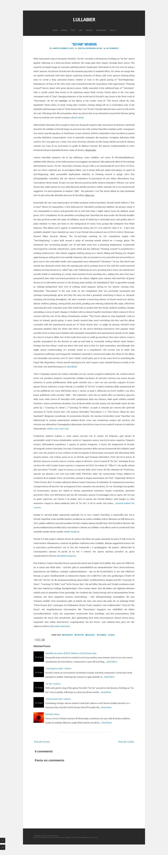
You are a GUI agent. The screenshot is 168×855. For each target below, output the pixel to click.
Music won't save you (58, 428)
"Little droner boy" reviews (58, 698)
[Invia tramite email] (36, 639)
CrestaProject (60, 837)
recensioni (91, 48)
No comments (112, 48)
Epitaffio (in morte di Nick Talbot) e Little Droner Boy (70, 653)
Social (112, 30)
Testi (73, 30)
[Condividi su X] (41, 639)
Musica (64, 30)
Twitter (80, 635)
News (55, 30)
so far (99, 48)
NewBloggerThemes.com (89, 837)
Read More (112, 661)
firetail (81, 48)
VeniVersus (101, 30)
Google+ (91, 635)
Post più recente (42, 741)
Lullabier (84, 19)
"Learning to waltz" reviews (58, 668)
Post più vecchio (126, 741)
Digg (112, 635)
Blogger (44, 837)
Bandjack (72, 366)
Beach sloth (77, 117)
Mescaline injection (60, 626)
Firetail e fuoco (52, 714)
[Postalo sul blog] (38, 639)
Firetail (89, 30)
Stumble (102, 635)
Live (80, 30)
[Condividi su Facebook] (43, 639)
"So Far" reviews (84, 44)
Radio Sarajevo (71, 531)
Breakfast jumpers (66, 555)
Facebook (68, 635)
